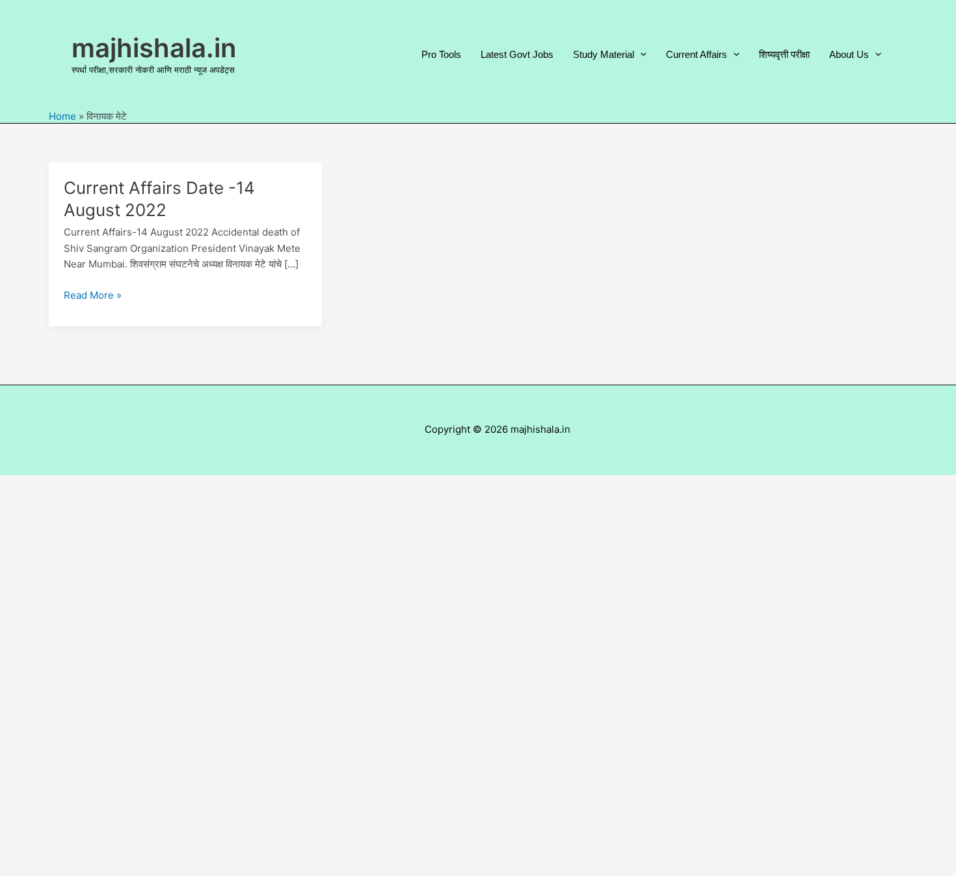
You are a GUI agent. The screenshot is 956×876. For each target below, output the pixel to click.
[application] (640, 54)
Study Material (603, 54)
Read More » (93, 296)
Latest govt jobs (517, 54)
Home (62, 116)
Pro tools (441, 54)
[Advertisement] (478, 675)
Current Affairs (696, 54)
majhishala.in (154, 48)
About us (849, 54)
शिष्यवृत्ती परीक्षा (784, 54)
